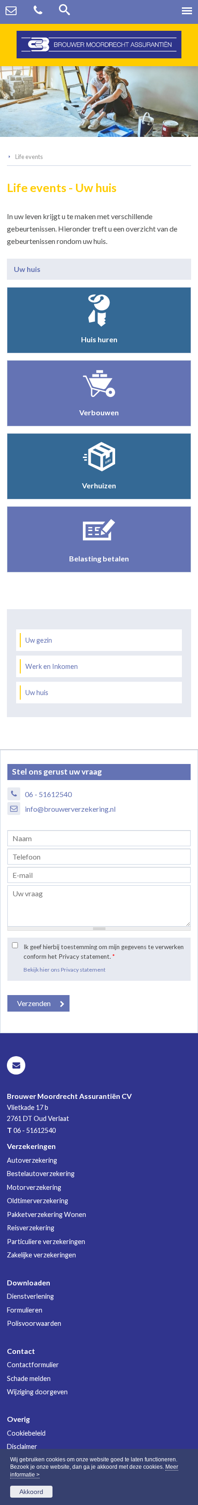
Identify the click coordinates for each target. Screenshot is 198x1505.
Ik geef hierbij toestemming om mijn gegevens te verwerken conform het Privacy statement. (103, 951)
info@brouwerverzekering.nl (70, 808)
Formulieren (24, 1310)
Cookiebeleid (26, 1433)
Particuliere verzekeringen (46, 1241)
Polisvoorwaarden (34, 1323)
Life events (29, 156)
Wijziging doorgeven (37, 1392)
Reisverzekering (30, 1228)
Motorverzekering (34, 1187)
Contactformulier (33, 1365)
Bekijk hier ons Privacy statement (64, 969)
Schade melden (29, 1378)
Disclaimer (22, 1446)
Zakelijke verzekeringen (41, 1255)
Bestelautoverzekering (41, 1173)
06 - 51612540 (48, 794)
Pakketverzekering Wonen (46, 1214)
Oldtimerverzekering (37, 1201)
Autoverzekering (32, 1160)
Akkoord (31, 1491)
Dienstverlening (30, 1296)
